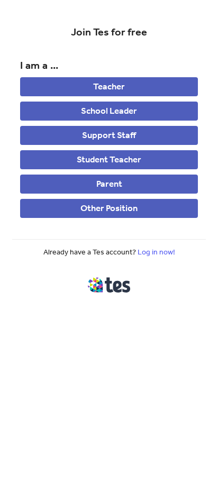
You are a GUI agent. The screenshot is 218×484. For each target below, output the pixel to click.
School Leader (109, 110)
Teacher (109, 86)
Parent (109, 183)
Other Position (109, 208)
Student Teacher (109, 159)
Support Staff (109, 135)
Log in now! (156, 252)
